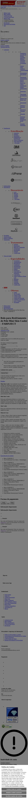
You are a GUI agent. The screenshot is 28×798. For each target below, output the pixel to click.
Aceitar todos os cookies (14, 789)
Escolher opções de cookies (14, 796)
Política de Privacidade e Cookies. (14, 786)
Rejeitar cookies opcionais (14, 792)
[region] (14, 781)
